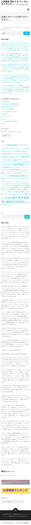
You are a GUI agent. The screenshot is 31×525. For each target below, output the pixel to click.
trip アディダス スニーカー (16, 154)
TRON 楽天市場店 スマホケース (13, 157)
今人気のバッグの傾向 (7, 350)
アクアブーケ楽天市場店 (7, 109)
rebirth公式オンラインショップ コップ (16, 148)
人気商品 (3, 101)
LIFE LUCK (3, 145)
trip (2, 124)
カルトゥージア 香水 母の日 (14, 173)
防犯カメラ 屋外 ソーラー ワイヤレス (17, 194)
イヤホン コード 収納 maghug (10, 169)
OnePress (11, 516)
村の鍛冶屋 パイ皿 (20, 189)
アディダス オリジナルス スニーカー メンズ (20, 167)
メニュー (28, 9)
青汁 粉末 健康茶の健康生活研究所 (9, 104)
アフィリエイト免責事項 (22, 522)
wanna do (3, 114)
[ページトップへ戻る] (15, 510)
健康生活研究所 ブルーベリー (17, 187)
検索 (2, 213)
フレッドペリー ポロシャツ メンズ (13, 179)
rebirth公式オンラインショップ (8, 106)
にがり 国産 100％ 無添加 (24, 162)
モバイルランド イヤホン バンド (15, 181)
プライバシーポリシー (8, 522)
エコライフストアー (12, 171)
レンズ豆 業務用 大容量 (24, 183)
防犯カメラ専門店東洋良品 (15, 191)
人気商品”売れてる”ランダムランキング (14, 2)
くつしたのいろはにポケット (8, 111)
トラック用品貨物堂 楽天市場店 (8, 121)
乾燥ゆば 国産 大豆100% (19, 185)
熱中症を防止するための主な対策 (10, 354)
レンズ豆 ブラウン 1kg (13, 183)
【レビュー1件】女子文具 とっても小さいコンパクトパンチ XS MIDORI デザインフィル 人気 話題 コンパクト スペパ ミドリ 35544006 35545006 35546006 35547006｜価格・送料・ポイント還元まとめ (15, 332)
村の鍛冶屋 (12, 189)
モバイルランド (5, 116)
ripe (2, 119)
